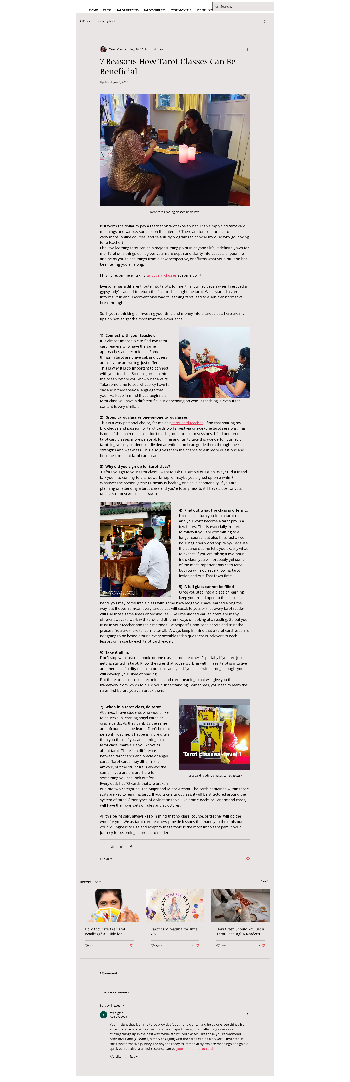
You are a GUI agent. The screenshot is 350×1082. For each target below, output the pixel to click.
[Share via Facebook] (102, 846)
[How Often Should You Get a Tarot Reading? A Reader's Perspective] (240, 905)
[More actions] (247, 49)
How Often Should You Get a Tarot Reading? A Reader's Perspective (240, 931)
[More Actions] (247, 1014)
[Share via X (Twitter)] (112, 846)
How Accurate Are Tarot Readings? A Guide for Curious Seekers (105, 931)
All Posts (85, 21)
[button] (265, 21)
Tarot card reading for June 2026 (174, 931)
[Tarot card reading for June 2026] (175, 905)
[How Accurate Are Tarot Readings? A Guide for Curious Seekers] (109, 905)
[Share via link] (132, 846)
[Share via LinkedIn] (122, 846)
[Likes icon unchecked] (112, 1056)
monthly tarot (106, 21)
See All (265, 881)
